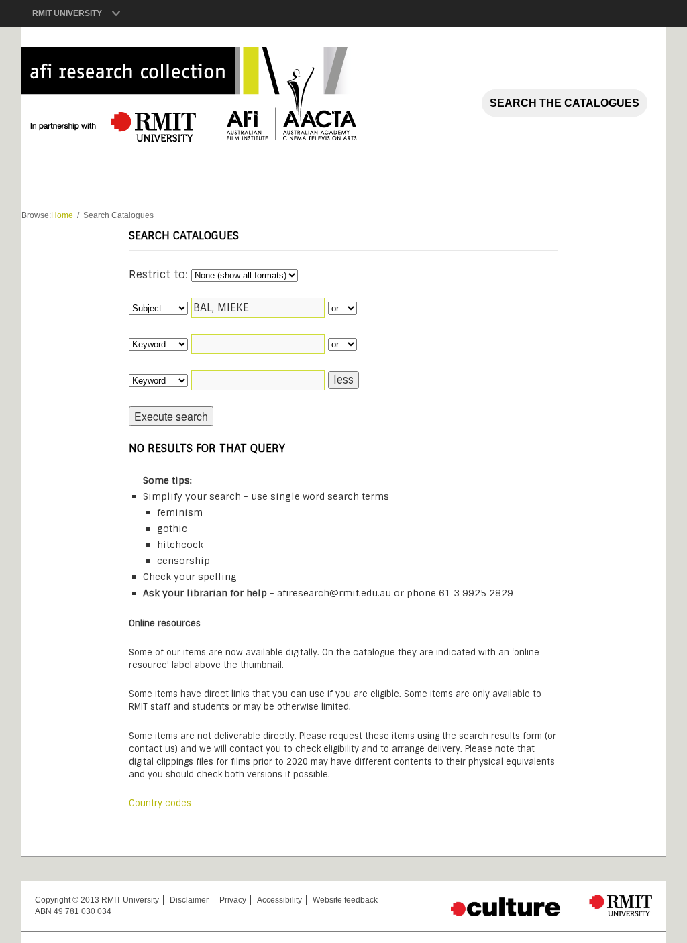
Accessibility (279, 900)
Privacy (232, 900)
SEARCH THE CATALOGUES (564, 103)
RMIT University (67, 13)
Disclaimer (189, 900)
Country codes (160, 803)
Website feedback (345, 900)
